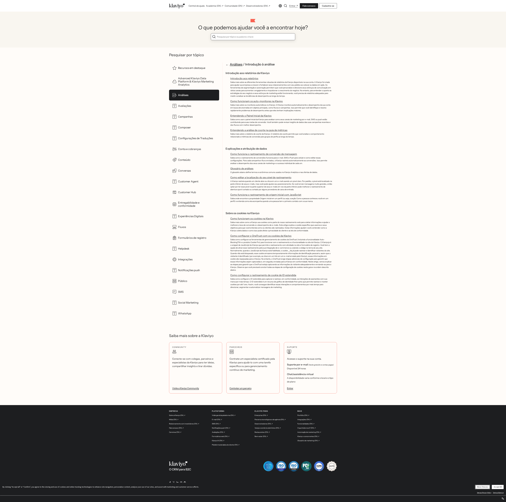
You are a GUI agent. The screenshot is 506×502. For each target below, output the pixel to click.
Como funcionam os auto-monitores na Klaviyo (256, 101)
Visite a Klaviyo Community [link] (185, 388)
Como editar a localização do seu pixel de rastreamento (260, 177)
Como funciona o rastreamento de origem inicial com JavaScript (265, 194)
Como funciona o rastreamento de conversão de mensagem (263, 154)
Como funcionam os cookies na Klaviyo (252, 218)
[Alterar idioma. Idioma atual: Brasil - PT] (280, 5)
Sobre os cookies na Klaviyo (242, 213)
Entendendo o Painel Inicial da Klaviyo (251, 115)
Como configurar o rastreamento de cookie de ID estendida (263, 275)
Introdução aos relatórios (244, 78)
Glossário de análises (241, 168)
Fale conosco (309, 5)
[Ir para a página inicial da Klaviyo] (177, 5)
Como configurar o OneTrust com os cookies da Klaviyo (260, 235)
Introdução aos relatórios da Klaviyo (248, 73)
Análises (236, 64)
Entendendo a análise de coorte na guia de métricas (258, 130)
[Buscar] (285, 5)
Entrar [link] (290, 388)
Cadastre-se (328, 5)
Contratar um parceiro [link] (240, 388)
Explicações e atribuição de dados (246, 148)
